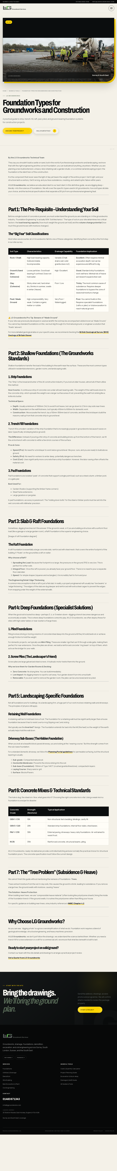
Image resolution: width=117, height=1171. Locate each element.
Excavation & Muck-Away (69, 1076)
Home (5, 91)
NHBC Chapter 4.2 (76, 903)
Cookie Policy (109, 1131)
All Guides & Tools (67, 1084)
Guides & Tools (14, 91)
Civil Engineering (9, 1088)
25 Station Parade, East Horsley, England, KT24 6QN (21, 1113)
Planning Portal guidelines (60, 752)
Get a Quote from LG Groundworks (24, 958)
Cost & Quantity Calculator (70, 1069)
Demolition (6, 1076)
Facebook (21, 1057)
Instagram (8, 1057)
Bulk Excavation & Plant (11, 1084)
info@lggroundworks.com (103, 2)
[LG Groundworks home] (15, 8)
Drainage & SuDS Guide (69, 1080)
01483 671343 (11, 1099)
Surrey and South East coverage (14, 1118)
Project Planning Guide (69, 1073)
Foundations (7, 1069)
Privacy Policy (98, 1131)
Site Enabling (7, 1080)
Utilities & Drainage (9, 1073)
